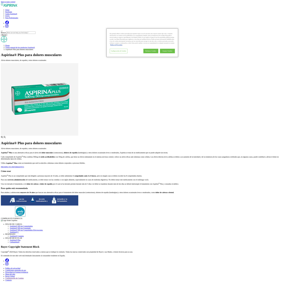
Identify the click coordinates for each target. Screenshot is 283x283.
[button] (141, 137)
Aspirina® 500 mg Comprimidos (21, 226)
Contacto (8, 280)
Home (7, 45)
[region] (142, 42)
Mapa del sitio (10, 274)
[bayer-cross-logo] (4, 42)
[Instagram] (6, 27)
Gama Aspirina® (11, 14)
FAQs (7, 16)
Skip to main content (8, 2)
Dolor (7, 10)
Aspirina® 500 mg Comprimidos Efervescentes (26, 230)
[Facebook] (7, 23)
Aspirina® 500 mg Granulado (20, 228)
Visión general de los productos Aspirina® (20, 47)
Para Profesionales (11, 18)
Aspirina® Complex (17, 236)
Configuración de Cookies (118, 51)
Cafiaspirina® (14, 242)
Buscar (3, 32)
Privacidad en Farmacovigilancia (16, 272)
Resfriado (8, 12)
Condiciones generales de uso (15, 270)
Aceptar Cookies (167, 51)
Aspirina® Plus (15, 240)
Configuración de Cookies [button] (14, 278)
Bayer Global (10, 276)
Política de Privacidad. (116, 45)
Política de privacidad (12, 268)
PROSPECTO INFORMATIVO (12, 167)
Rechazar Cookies (150, 51)
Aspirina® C (14, 232)
